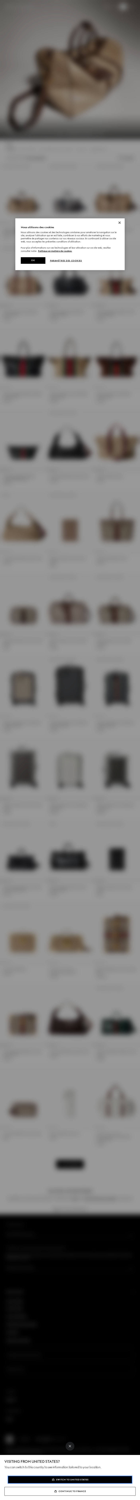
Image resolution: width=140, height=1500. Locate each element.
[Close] (70, 1446)
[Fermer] (120, 223)
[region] (70, 244)
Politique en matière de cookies (55, 251)
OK (33, 260)
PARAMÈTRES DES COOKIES (66, 260)
